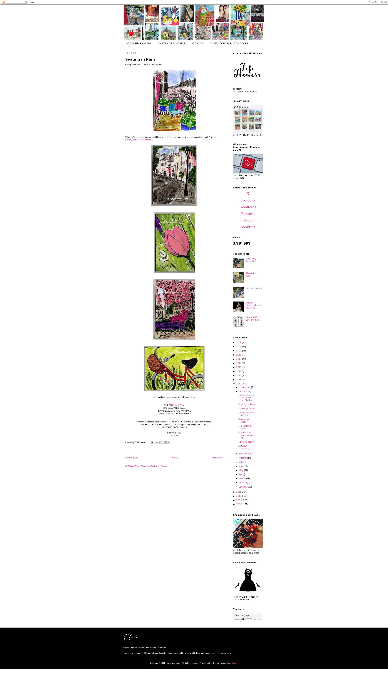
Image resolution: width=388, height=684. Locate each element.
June (242, 466)
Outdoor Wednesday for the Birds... (254, 305)
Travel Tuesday (246, 441)
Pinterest (247, 213)
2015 (239, 371)
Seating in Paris (246, 404)
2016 (239, 367)
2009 (239, 500)
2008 (239, 504)
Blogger (234, 663)
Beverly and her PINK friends (138, 140)
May (241, 470)
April (241, 474)
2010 (239, 496)
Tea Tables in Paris (245, 427)
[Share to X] (163, 442)
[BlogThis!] (160, 442)
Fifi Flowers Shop (176, 405)
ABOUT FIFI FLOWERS (138, 43)
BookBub (247, 227)
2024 (239, 346)
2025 (239, 342)
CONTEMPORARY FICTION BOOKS (229, 43)
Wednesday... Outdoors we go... (246, 435)
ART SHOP (197, 43)
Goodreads (247, 207)
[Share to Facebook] (165, 442)
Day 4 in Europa (254, 288)
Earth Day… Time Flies (252, 260)
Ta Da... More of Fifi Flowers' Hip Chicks (246, 398)
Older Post (217, 457)
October (243, 391)
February (244, 482)
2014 (239, 375)
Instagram (247, 220)
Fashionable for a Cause (246, 414)
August (243, 458)
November (245, 387)
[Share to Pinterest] (168, 442)
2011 (238, 492)
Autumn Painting (243, 447)
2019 (239, 354)
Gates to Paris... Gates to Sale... (254, 318)
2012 (239, 383)
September (245, 453)
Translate (257, 619)
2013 (239, 379)
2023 (239, 350)
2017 (239, 363)
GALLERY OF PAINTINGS (171, 43)
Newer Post (131, 457)
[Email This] (157, 442)
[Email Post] (152, 442)
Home (175, 457)
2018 (239, 359)
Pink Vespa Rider (244, 420)
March (242, 478)
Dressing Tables (246, 408)
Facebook (247, 200)
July (241, 462)
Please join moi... (251, 274)
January (243, 486)
